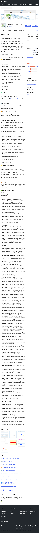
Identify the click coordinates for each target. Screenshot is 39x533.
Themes (11, 509)
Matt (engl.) (3, 518)
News (2, 509)
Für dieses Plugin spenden (31, 94)
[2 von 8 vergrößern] (7, 438)
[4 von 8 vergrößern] (15, 432)
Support (36, 30)
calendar (36, 48)
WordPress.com (4, 516)
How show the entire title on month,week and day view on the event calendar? (8, 487)
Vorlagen (12, 513)
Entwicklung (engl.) (23, 511)
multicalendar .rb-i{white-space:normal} (8, 476)
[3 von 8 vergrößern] (7, 445)
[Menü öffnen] (37, 1)
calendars (34, 50)
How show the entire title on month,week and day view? (11, 473)
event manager (35, 54)
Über (2, 508)
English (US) (36, 46)
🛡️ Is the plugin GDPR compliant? (7, 461)
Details (3, 30)
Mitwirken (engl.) (32, 508)
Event (37, 50)
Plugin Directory (3, 4)
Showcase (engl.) (13, 508)
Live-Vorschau (35, 25)
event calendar (35, 52)
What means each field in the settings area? (8, 464)
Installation (15, 30)
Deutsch (4, 525)
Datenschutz (3, 513)
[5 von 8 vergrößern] (15, 440)
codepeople (10, 26)
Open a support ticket (14, 98)
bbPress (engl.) (4, 519)
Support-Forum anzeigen (31, 84)
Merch (31, 513)
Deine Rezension (30, 74)
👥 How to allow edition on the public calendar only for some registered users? (8, 483)
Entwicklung (21, 30)
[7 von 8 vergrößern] (23, 439)
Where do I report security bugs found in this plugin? (10, 458)
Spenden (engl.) (32, 511)
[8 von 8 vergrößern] (23, 444)
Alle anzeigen (35, 74)
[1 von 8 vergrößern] (7, 432)
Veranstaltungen (32, 509)
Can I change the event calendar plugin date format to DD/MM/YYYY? (7, 490)
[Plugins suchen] (11, 8)
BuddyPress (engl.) (5, 521)
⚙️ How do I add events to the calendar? (8, 470)
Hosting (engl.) (3, 511)
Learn (21, 508)
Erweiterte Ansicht (30, 57)
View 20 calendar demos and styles (7, 60)
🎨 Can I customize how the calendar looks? (9, 467)
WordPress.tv (23, 513)
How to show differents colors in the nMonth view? (10, 479)
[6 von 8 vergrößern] (23, 432)
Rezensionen (9, 30)
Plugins (11, 511)
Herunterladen (28, 25)
